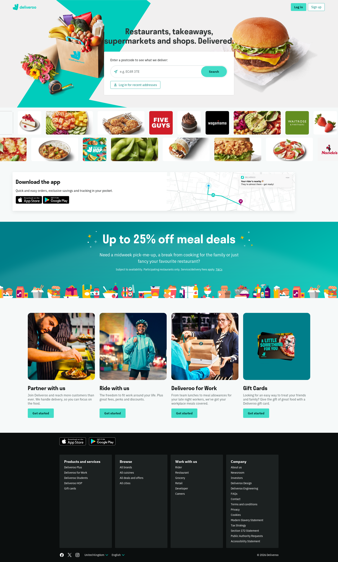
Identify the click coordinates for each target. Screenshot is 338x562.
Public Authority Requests (247, 536)
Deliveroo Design (241, 483)
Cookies (236, 515)
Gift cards (70, 488)
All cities (125, 483)
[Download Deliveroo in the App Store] (29, 197)
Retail (178, 483)
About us (236, 467)
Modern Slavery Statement (247, 520)
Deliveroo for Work (75, 472)
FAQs (234, 494)
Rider (178, 467)
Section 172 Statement (245, 530)
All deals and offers (131, 478)
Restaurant (182, 472)
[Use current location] (116, 71)
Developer (181, 488)
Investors (237, 478)
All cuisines (127, 472)
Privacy (235, 509)
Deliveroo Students (76, 478)
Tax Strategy (238, 525)
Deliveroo (24, 7)
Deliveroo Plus (73, 467)
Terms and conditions (244, 504)
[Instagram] (77, 555)
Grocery (180, 478)
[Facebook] (61, 555)
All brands (126, 467)
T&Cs (219, 269)
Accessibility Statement (245, 541)
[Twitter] (69, 555)
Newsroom (237, 472)
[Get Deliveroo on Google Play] (56, 197)
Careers (180, 494)
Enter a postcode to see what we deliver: (139, 60)
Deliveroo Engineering (244, 488)
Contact (235, 499)
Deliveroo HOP (73, 483)
